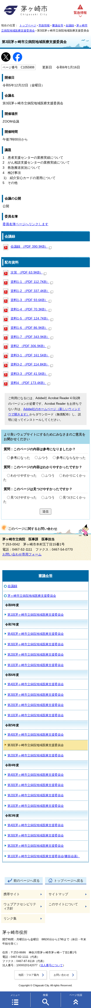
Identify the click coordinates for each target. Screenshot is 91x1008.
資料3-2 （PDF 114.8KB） (29, 364)
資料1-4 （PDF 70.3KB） (29, 309)
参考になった (20, 458)
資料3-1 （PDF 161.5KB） (29, 355)
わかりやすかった (23, 475)
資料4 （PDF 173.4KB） (28, 383)
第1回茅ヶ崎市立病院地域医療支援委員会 (35, 614)
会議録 (70, 25)
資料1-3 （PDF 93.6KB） (29, 300)
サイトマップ (58, 894)
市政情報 (44, 25)
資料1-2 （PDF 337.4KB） (29, 291)
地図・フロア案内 (28, 974)
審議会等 (57, 25)
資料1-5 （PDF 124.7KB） (29, 318)
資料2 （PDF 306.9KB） (28, 346)
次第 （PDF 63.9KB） (26, 272)
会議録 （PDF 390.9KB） (29, 246)
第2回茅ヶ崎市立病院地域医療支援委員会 (35, 654)
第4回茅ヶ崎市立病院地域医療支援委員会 (35, 634)
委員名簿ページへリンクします (25, 224)
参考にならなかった (71, 458)
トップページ (27, 25)
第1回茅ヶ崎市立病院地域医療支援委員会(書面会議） (43, 856)
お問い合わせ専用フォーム (22, 554)
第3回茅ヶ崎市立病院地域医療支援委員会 (35, 644)
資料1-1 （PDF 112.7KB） (29, 282)
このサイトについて (63, 904)
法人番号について (51, 965)
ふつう (43, 458)
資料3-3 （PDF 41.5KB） (29, 374)
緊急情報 (80, 12)
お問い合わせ (61, 974)
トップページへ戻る (68, 880)
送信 (45, 511)
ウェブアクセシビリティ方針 (20, 906)
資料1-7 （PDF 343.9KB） (29, 337)
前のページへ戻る (27, 880)
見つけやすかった (23, 497)
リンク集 (10, 918)
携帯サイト (12, 894)
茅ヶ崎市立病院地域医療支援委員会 (31, 595)
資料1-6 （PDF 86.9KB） (29, 328)
